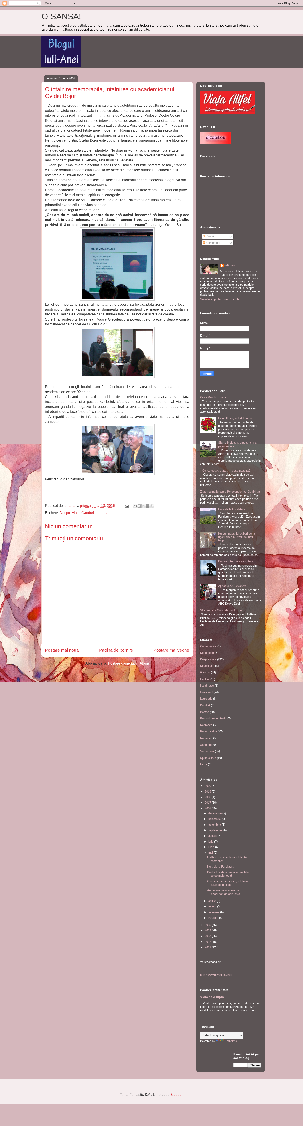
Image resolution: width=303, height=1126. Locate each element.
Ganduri (87, 513)
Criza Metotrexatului (213, 397)
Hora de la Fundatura (231, 509)
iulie (211, 841)
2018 (208, 797)
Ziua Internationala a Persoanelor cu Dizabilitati (230, 491)
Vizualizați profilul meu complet (220, 299)
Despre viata (70, 513)
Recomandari (208, 731)
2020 (208, 785)
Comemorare (208, 646)
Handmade (207, 685)
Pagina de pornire (116, 650)
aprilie (212, 901)
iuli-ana (229, 265)
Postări (210, 236)
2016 (208, 808)
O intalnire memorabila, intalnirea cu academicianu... (228, 883)
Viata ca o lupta (212, 997)
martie (212, 906)
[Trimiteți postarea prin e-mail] (126, 506)
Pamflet (205, 705)
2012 (208, 941)
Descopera (207, 652)
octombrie (215, 824)
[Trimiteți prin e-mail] (135, 506)
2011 (208, 947)
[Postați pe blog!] (139, 506)
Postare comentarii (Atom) (128, 663)
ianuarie (213, 917)
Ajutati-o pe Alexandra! (232, 586)
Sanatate (206, 744)
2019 (208, 791)
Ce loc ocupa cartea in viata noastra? (226, 470)
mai (211, 852)
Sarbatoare (207, 751)
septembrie (215, 830)
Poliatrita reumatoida (213, 718)
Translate (231, 1041)
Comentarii (212, 242)
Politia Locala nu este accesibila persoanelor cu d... (228, 874)
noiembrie (215, 819)
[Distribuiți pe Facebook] (148, 506)
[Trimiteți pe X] (143, 506)
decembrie (215, 813)
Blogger (176, 1094)
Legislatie (206, 698)
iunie (211, 847)
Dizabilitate (207, 665)
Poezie (204, 712)
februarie (214, 912)
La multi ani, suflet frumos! (235, 418)
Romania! (206, 738)
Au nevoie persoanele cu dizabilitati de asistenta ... (225, 892)
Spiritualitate (208, 758)
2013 (208, 936)
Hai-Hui (204, 679)
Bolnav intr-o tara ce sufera (235, 561)
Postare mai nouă (62, 650)
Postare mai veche (171, 650)
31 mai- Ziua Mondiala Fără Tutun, (222, 610)
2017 (208, 802)
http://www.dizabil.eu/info (216, 974)
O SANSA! (61, 16)
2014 (208, 930)
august (213, 835)
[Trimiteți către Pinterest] (152, 506)
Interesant (103, 513)
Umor (203, 764)
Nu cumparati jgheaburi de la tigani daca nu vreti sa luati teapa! (236, 537)
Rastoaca (206, 725)
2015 (208, 925)
